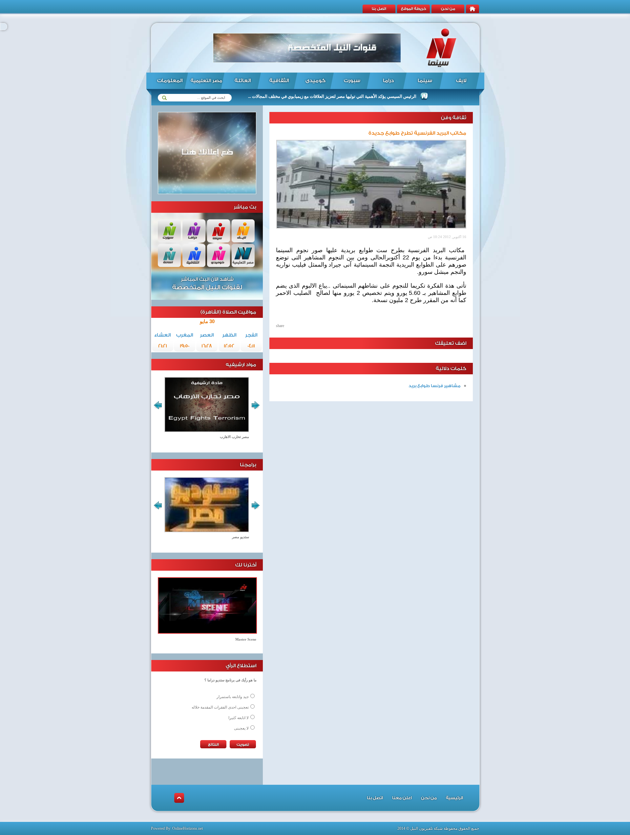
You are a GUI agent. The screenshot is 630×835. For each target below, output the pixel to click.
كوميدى (315, 80)
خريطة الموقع (413, 9)
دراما (388, 80)
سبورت (352, 80)
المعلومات (169, 80)
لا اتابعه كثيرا (238, 717)
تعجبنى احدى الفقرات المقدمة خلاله (220, 707)
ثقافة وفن (453, 118)
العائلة (243, 80)
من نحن (448, 9)
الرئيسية (454, 797)
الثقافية (279, 80)
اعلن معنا (402, 797)
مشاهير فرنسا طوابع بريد (434, 385)
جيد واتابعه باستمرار (233, 696)
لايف (461, 80)
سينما (425, 80)
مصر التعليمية (206, 80)
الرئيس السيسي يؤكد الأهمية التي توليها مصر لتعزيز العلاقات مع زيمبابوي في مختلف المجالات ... (352, 96)
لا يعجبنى (241, 728)
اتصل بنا (379, 9)
